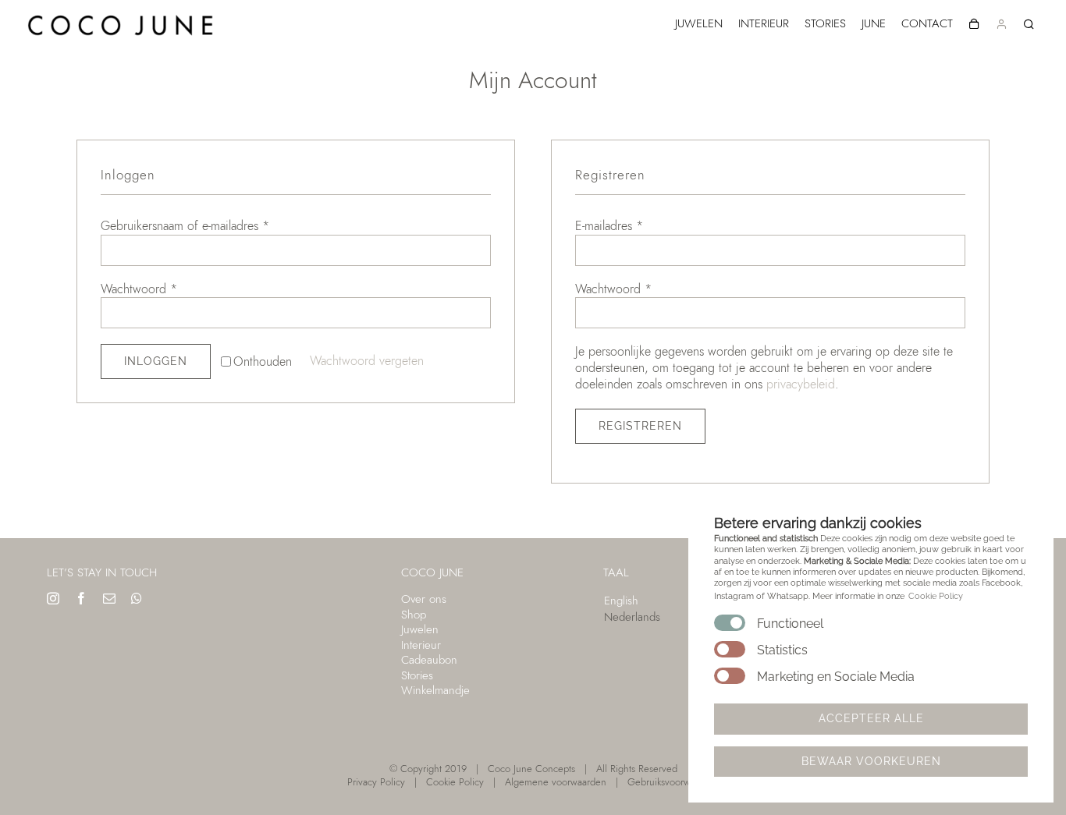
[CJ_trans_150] (121, 14)
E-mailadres (609, 226)
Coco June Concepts (531, 768)
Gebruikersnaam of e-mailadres (185, 226)
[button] (1029, 24)
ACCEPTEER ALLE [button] (871, 718)
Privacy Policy (376, 781)
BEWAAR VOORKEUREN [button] (871, 761)
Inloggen (155, 361)
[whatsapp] (136, 598)
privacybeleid (800, 384)
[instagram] (53, 598)
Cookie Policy (455, 781)
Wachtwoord (139, 289)
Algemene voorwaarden (555, 781)
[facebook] (81, 598)
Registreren (640, 426)
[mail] (109, 598)
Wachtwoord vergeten (367, 361)
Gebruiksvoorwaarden (673, 781)
